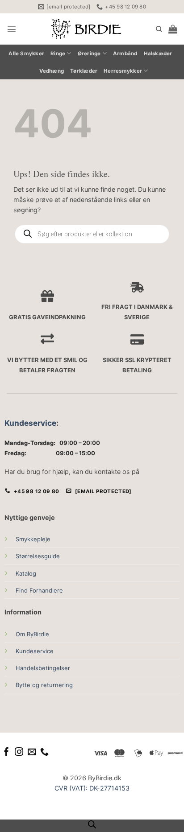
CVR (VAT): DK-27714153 (92, 788)
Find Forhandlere (39, 590)
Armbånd (125, 53)
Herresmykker (123, 71)
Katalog (26, 573)
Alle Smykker (26, 53)
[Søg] (159, 29)
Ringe (57, 53)
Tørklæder (83, 71)
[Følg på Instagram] (19, 752)
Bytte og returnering (44, 684)
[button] (12, 29)
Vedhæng (51, 71)
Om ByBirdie (32, 634)
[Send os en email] (32, 752)
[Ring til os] (44, 752)
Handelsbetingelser (43, 667)
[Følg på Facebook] (6, 752)
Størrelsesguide (38, 556)
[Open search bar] (92, 824)
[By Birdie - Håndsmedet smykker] (86, 29)
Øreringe (89, 53)
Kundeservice (30, 423)
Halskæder (158, 53)
